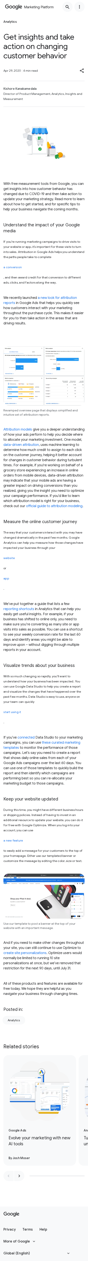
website (9, 558)
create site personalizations (25, 953)
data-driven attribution (21, 445)
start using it (12, 712)
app (6, 578)
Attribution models (17, 429)
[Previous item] (8, 1176)
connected (26, 737)
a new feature (13, 840)
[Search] (67, 7)
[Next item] (19, 1176)
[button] (82, 71)
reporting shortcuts (18, 609)
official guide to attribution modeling (54, 506)
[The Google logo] (11, 1214)
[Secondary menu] (79, 7)
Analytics (14, 1020)
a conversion (12, 267)
